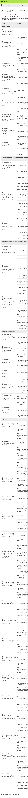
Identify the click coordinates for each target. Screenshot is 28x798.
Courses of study (5, 10)
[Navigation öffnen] (2, 1)
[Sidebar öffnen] (2, 5)
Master (11, 10)
